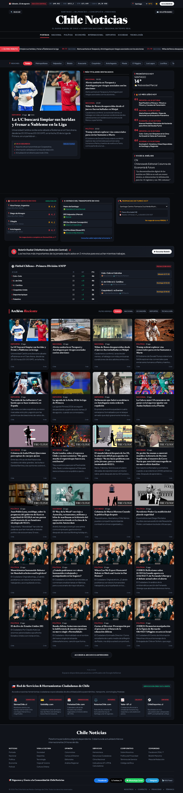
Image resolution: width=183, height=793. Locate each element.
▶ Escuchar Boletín (162, 252)
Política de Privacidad (129, 756)
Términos (170, 789)
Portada (44, 35)
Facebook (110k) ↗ (156, 752)
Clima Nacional (99, 759)
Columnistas (70, 752)
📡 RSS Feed (167, 780)
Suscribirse (166, 4)
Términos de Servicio (129, 759)
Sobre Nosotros (127, 752)
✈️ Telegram (152, 780)
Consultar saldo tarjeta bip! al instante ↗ (96, 238)
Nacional (56, 35)
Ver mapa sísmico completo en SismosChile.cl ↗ (37, 237)
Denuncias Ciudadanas (102, 756)
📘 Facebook (101, 780)
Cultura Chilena (43, 767)
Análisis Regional (71, 763)
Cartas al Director (72, 756)
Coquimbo (96, 63)
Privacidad (156, 789)
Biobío (69, 63)
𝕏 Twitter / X (116, 780)
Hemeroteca (98, 752)
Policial (12, 767)
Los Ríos (163, 63)
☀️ (156, 4)
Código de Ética (127, 763)
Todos (118, 311)
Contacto (142, 789)
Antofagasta (111, 63)
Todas (27, 63)
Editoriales (69, 759)
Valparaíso (57, 63)
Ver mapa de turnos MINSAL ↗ (156, 220)
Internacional (96, 35)
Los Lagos (150, 63)
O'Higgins (136, 63)
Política (68, 35)
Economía (80, 35)
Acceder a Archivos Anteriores (92, 655)
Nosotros (128, 789)
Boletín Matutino (155, 756)
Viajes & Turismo (43, 763)
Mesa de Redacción (156, 759)
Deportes (111, 35)
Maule (124, 63)
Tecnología (136, 35)
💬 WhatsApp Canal (134, 780)
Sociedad (123, 35)
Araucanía (82, 63)
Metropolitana (41, 63)
